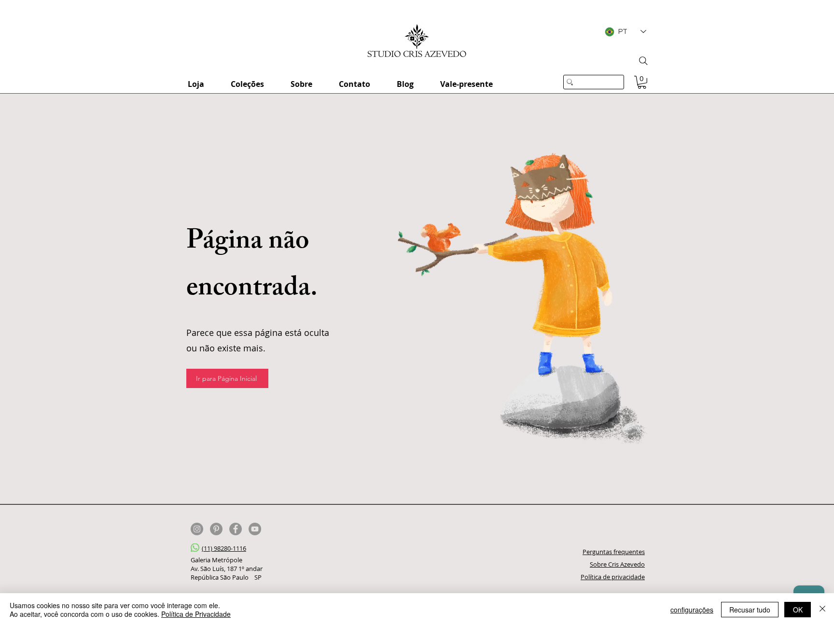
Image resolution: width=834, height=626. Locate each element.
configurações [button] (691, 609)
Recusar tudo (749, 609)
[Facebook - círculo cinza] (235, 529)
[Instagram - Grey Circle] (197, 529)
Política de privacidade (613, 576)
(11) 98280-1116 (224, 548)
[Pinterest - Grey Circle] (216, 529)
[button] (642, 82)
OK (798, 609)
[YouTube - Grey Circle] (255, 529)
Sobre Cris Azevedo (617, 564)
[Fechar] (822, 609)
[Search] (643, 61)
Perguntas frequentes (614, 551)
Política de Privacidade (196, 614)
